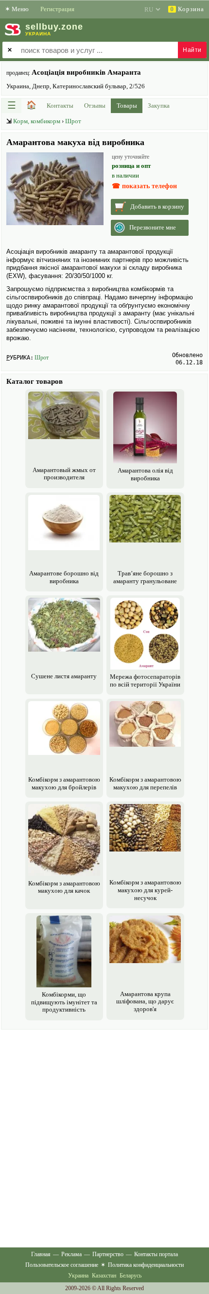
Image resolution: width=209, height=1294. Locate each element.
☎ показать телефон (144, 186)
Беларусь (130, 1275)
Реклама (71, 1254)
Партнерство (107, 1254)
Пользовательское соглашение (61, 1264)
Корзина (187, 9)
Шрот (73, 121)
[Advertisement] (104, 1136)
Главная (41, 1254)
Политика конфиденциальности (146, 1264)
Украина (78, 1275)
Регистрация (57, 9)
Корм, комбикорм (36, 121)
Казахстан (104, 1275)
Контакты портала (156, 1254)
